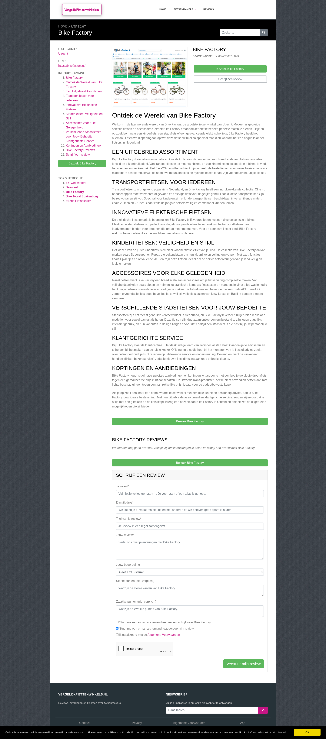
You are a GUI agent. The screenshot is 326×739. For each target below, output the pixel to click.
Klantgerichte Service (80, 141)
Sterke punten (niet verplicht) (135, 580)
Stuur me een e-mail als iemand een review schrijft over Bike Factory (165, 622)
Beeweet (72, 187)
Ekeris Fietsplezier (78, 201)
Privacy (137, 722)
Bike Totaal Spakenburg (82, 196)
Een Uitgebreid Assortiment (84, 91)
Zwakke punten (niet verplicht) (136, 601)
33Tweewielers (76, 182)
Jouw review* (125, 534)
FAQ (241, 722)
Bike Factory (74, 77)
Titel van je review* (128, 518)
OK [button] (307, 732)
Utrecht (78, 26)
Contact (84, 722)
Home (162, 9)
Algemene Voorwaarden (164, 634)
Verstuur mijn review (244, 664)
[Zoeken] (264, 32)
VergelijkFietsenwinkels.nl (81, 10)
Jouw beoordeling (128, 564)
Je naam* (122, 486)
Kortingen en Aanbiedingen (84, 145)
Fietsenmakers (183, 9)
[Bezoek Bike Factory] (149, 77)
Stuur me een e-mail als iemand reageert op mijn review (156, 628)
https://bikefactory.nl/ (71, 65)
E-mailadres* (124, 502)
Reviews (208, 9)
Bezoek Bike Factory (82, 163)
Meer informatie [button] (280, 732)
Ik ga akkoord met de (149, 634)
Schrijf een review (78, 154)
